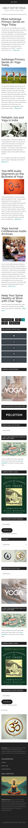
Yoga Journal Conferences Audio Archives (13, 231)
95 (3, 323)
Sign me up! (7, 530)
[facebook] (14, 336)
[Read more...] (16, 50)
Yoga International (5, 769)
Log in (24, 822)
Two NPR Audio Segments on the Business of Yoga (12, 173)
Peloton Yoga (4, 765)
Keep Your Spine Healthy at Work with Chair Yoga (12, 298)
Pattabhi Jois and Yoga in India (12, 119)
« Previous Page (6, 320)
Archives (5, 710)
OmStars (3, 762)
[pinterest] (14, 348)
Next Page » (16, 323)
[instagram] (14, 354)
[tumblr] (14, 360)
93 (20, 319)
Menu (15, 2)
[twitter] (14, 342)
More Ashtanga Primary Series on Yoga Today (12, 21)
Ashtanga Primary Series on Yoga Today (13, 62)
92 (17, 319)
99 (11, 323)
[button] (7, 556)
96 (7, 323)
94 (24, 319)
